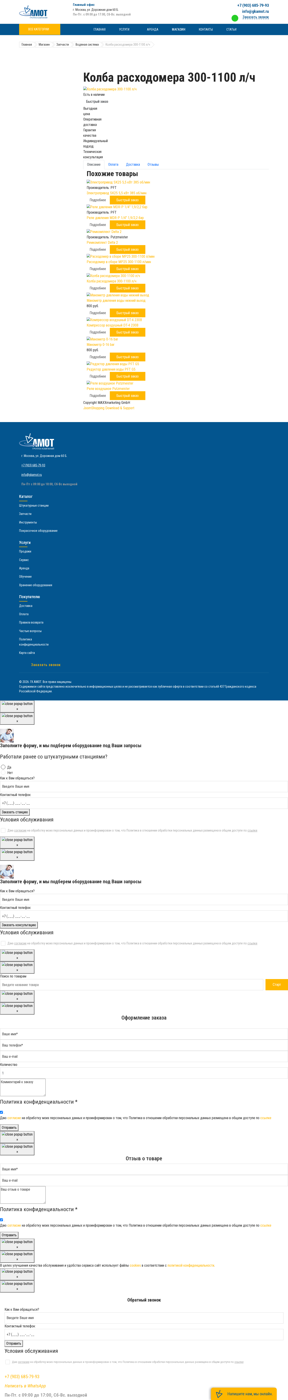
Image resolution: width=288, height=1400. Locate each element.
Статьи (231, 29)
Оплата (24, 614)
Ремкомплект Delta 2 (102, 242)
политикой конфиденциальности (191, 1265)
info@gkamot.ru (255, 11)
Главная (100, 29)
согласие (20, 830)
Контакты (206, 29)
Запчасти (25, 514)
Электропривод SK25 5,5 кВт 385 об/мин (116, 193)
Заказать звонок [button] (256, 17)
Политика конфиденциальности (34, 641)
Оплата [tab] (113, 164)
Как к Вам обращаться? (17, 778)
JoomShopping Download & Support (108, 408)
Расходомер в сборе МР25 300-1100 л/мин (119, 262)
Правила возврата (31, 622)
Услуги (124, 29)
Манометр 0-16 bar (101, 344)
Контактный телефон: (15, 795)
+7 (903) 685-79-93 (253, 5)
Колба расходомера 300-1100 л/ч (111, 281)
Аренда (152, 29)
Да (9, 767)
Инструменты (28, 522)
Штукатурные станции (34, 505)
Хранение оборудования (35, 585)
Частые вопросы (30, 631)
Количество (8, 1064)
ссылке (252, 830)
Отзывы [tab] (153, 164)
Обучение (25, 576)
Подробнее (98, 200)
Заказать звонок (46, 665)
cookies (135, 1265)
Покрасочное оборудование (38, 530)
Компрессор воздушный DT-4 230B (112, 325)
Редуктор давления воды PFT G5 (111, 369)
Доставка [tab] (133, 164)
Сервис (24, 560)
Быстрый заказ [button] (128, 200)
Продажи (25, 551)
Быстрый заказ (97, 101)
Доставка (25, 606)
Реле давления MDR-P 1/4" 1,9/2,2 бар (115, 218)
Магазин (178, 29)
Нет (10, 773)
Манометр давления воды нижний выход (116, 300)
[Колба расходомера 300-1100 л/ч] (176, 89)
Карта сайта (27, 653)
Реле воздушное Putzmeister (108, 389)
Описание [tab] (94, 164)
